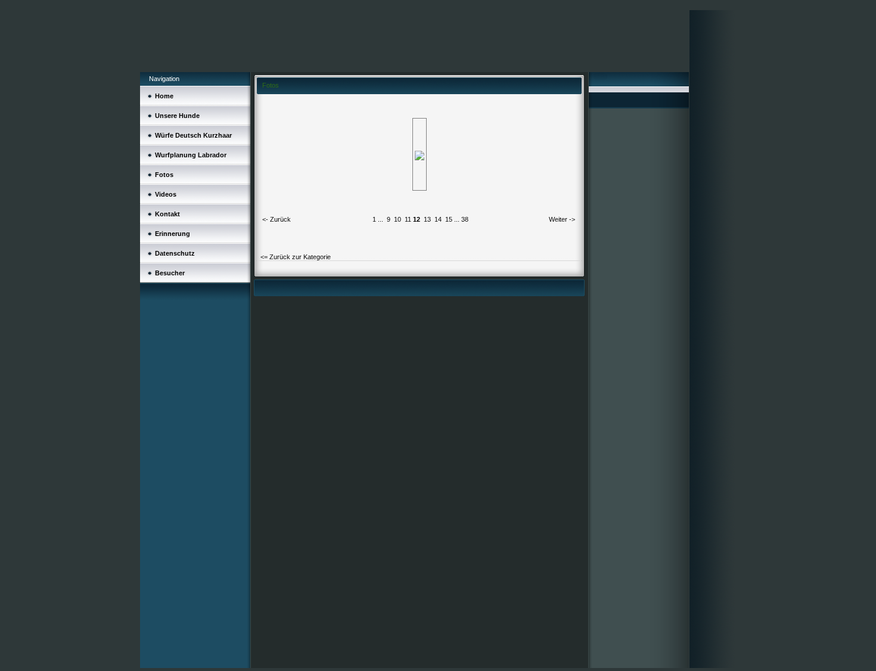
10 (397, 219)
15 (448, 219)
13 (427, 219)
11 (408, 219)
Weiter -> (562, 219)
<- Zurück (276, 219)
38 (464, 219)
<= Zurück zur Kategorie (295, 256)
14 (438, 219)
